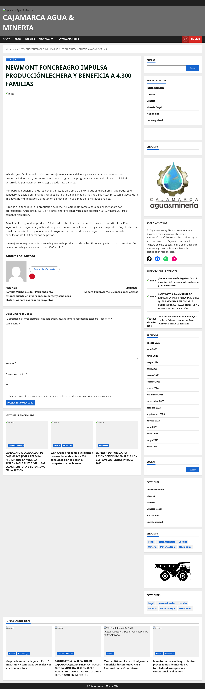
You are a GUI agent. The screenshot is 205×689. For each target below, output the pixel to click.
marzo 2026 (153, 375)
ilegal (151, 541)
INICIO (6, 39)
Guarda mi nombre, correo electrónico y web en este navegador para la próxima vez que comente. (60, 396)
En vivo (195, 39)
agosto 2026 (153, 342)
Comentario (13, 323)
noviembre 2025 (155, 401)
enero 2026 (153, 388)
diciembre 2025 (155, 394)
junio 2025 (152, 433)
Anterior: (38, 293)
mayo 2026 (152, 362)
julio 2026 (152, 349)
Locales (30, 39)
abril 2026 (152, 368)
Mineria (20, 445)
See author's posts (44, 269)
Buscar (151, 60)
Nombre (11, 363)
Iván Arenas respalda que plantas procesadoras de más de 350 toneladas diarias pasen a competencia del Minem (72, 458)
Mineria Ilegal (154, 107)
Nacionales (46, 39)
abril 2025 (152, 446)
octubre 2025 (154, 407)
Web (8, 385)
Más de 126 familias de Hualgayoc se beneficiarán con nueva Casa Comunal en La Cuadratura (178, 320)
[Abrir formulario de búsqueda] (179, 39)
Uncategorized (155, 120)
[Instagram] (174, 258)
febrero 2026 (153, 381)
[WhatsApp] (165, 258)
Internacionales (68, 39)
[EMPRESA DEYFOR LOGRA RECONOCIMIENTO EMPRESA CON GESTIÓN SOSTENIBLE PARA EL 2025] (117, 435)
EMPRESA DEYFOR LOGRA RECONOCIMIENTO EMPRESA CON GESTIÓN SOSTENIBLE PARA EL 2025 (117, 458)
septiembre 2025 (156, 414)
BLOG (18, 39)
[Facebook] (157, 258)
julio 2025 (152, 427)
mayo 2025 (152, 440)
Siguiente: (111, 290)
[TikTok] (149, 258)
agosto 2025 (153, 420)
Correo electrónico (16, 374)
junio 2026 (152, 355)
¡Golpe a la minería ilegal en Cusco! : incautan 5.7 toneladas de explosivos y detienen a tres (178, 282)
